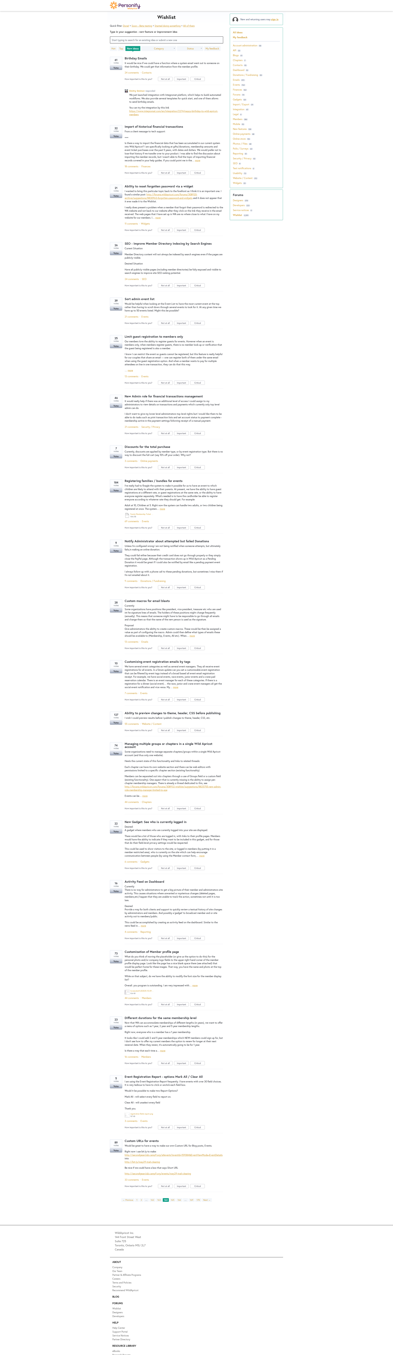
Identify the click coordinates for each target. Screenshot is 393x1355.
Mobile (236, 124)
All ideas (238, 32)
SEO (144, 279)
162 (152, 1199)
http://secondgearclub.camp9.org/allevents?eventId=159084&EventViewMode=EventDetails (174, 1155)
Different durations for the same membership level (160, 1018)
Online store (239, 138)
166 (179, 1199)
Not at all (167, 79)
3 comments (131, 460)
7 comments (131, 693)
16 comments (131, 1056)
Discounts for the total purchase (147, 447)
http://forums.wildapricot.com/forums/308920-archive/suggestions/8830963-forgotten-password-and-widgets (161, 196)
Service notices (241, 210)
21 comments (131, 316)
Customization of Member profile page (152, 952)
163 (159, 1199)
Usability (237, 173)
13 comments (131, 376)
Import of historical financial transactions (154, 126)
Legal (236, 114)
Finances (145, 166)
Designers (238, 200)
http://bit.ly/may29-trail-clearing (142, 1161)
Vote (116, 67)
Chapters (147, 802)
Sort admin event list (139, 299)
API (234, 50)
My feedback (212, 48)
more (197, 160)
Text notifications (242, 168)
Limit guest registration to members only (154, 336)
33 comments (132, 1179)
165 (172, 1199)
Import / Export (241, 104)
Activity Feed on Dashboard (144, 881)
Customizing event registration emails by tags (157, 662)
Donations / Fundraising (153, 580)
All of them (189, 25)
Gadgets (144, 861)
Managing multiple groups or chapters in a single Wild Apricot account (168, 745)
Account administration (245, 45)
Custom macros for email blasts (147, 601)
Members (146, 998)
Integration (238, 109)
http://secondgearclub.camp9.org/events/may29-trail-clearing (158, 1173)
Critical (199, 79)
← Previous (128, 1199)
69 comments (132, 521)
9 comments (131, 580)
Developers (239, 205)
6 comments (131, 861)
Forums (236, 94)
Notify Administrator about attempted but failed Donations (167, 541)
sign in (274, 19)
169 (191, 1199)
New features (240, 128)
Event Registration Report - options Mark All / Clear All (164, 1077)
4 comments (131, 931)
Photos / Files (240, 143)
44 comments (132, 802)
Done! (126, 25)
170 (198, 1199)
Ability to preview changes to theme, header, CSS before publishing (172, 713)
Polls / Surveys (240, 148)
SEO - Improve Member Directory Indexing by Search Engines (168, 243)
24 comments (132, 72)
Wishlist (238, 215)
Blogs (236, 55)
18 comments (131, 166)
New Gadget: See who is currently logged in (156, 822)
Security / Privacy (150, 426)
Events (144, 316)
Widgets (145, 223)
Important (183, 79)
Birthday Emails (136, 58)
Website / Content (151, 723)
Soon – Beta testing (142, 25)
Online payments (149, 460)
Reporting (145, 931)
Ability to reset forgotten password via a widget (159, 186)
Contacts (147, 72)
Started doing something (168, 25)
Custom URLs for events (142, 1141)
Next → (206, 1199)
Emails (144, 641)
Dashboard (238, 70)
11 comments (131, 223)
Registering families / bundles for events (154, 481)
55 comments (132, 723)
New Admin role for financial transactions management (164, 396)
